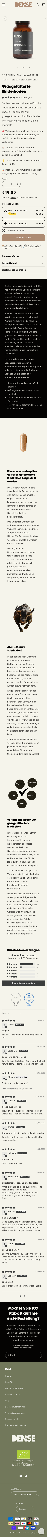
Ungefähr (9, 1382)
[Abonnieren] (39, 1355)
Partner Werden (12, 1394)
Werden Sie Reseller (14, 1388)
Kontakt (8, 1376)
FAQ (7, 1401)
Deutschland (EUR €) (22, 1494)
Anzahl (5, 179)
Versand (13, 197)
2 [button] (20, 1296)
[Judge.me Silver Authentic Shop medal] (16, 998)
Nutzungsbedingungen (15, 1425)
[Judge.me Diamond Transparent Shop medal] (29, 998)
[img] (8, 1020)
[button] (3, 5)
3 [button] (24, 1296)
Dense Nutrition (20, 1532)
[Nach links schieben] (17, 68)
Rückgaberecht (12, 1419)
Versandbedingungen (15, 1413)
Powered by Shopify (31, 1532)
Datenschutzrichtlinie (15, 1407)
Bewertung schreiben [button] (23, 983)
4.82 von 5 (30, 955)
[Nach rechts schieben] (29, 68)
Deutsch (22, 1509)
